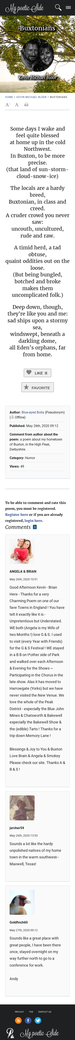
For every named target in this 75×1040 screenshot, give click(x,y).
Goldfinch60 (19, 922)
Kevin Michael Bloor (31, 97)
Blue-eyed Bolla (33, 412)
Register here (16, 515)
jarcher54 (17, 828)
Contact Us (44, 1012)
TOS (31, 1012)
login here (33, 521)
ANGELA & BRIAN (23, 571)
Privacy (19, 1012)
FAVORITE (40, 388)
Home (9, 97)
